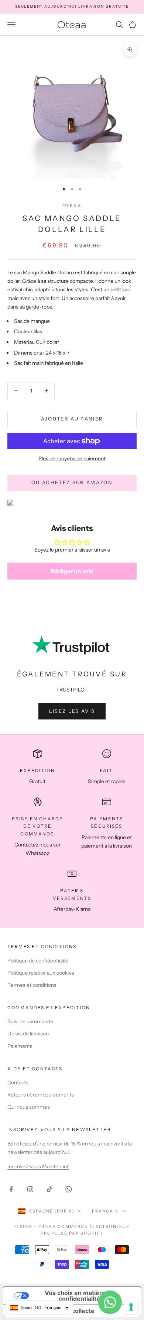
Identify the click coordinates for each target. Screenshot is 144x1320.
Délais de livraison (28, 1033)
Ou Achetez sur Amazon (72, 482)
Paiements (19, 1046)
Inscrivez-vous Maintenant (38, 1166)
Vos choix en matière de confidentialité (79, 1295)
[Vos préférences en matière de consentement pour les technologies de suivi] (131, 1307)
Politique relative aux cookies (40, 972)
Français (105, 1211)
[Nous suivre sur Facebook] (11, 1189)
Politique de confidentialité (38, 960)
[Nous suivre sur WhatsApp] (68, 1189)
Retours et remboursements (40, 1094)
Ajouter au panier (72, 419)
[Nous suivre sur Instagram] (30, 1189)
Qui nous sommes (28, 1106)
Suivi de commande (30, 1021)
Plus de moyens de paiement (72, 458)
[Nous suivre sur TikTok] (49, 1189)
